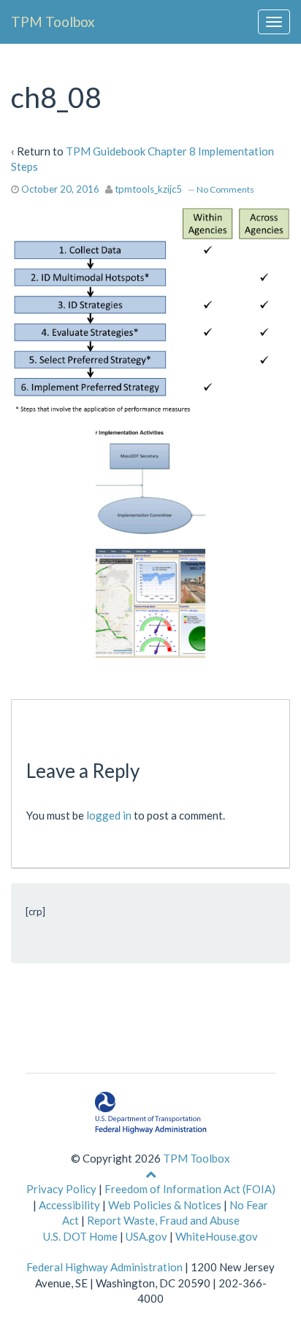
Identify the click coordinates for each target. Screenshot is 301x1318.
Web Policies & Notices (164, 1204)
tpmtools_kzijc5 (148, 189)
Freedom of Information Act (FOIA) (189, 1188)
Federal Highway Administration (104, 1266)
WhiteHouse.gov (216, 1236)
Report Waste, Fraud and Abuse (163, 1220)
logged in (109, 815)
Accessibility (69, 1204)
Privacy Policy (61, 1188)
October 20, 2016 (60, 189)
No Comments (225, 189)
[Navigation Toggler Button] (274, 21)
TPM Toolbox (53, 21)
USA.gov (146, 1236)
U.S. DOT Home (80, 1236)
